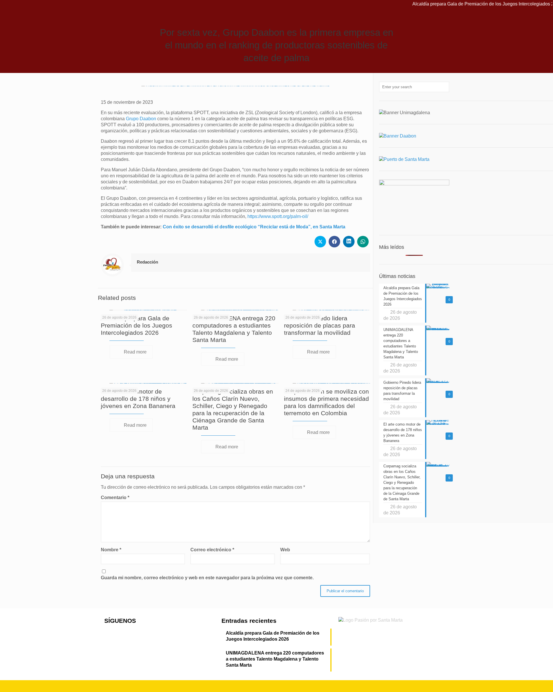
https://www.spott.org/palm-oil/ (277, 216)
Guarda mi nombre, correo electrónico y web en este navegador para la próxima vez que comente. (207, 577)
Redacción (147, 262)
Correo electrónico (212, 549)
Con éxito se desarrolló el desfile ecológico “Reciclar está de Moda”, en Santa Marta (254, 226)
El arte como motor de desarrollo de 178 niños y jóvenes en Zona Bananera (138, 398)
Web (285, 549)
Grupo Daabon (141, 118)
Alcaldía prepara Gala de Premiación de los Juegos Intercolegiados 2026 (136, 325)
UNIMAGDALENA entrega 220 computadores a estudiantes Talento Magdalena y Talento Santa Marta (275, 658)
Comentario (115, 497)
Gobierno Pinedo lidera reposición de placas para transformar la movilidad (319, 325)
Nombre (111, 549)
